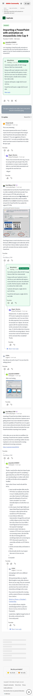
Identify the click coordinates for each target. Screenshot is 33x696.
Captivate (22, 8)
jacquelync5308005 (11, 42)
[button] (3, 4)
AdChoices (7, 693)
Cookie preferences (8, 688)
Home (5, 8)
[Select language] (21, 3)
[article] (16, 137)
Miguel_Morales (13, 155)
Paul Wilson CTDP (10, 185)
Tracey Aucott (9, 123)
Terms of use (18, 685)
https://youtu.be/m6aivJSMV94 (11, 447)
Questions (6, 9)
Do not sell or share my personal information (14, 691)
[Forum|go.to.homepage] (12, 3)
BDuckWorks (10, 60)
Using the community (9, 685)
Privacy (24, 685)
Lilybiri (7, 355)
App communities (13, 8)
